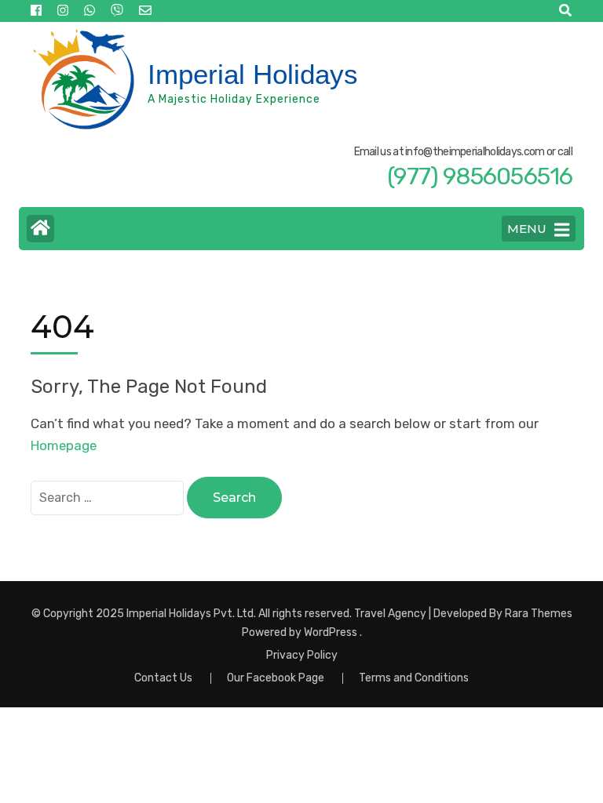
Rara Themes (538, 613)
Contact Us (163, 678)
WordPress (330, 632)
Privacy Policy (302, 655)
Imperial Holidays (253, 74)
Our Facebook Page (275, 678)
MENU (526, 228)
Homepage (64, 445)
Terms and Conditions (414, 678)
